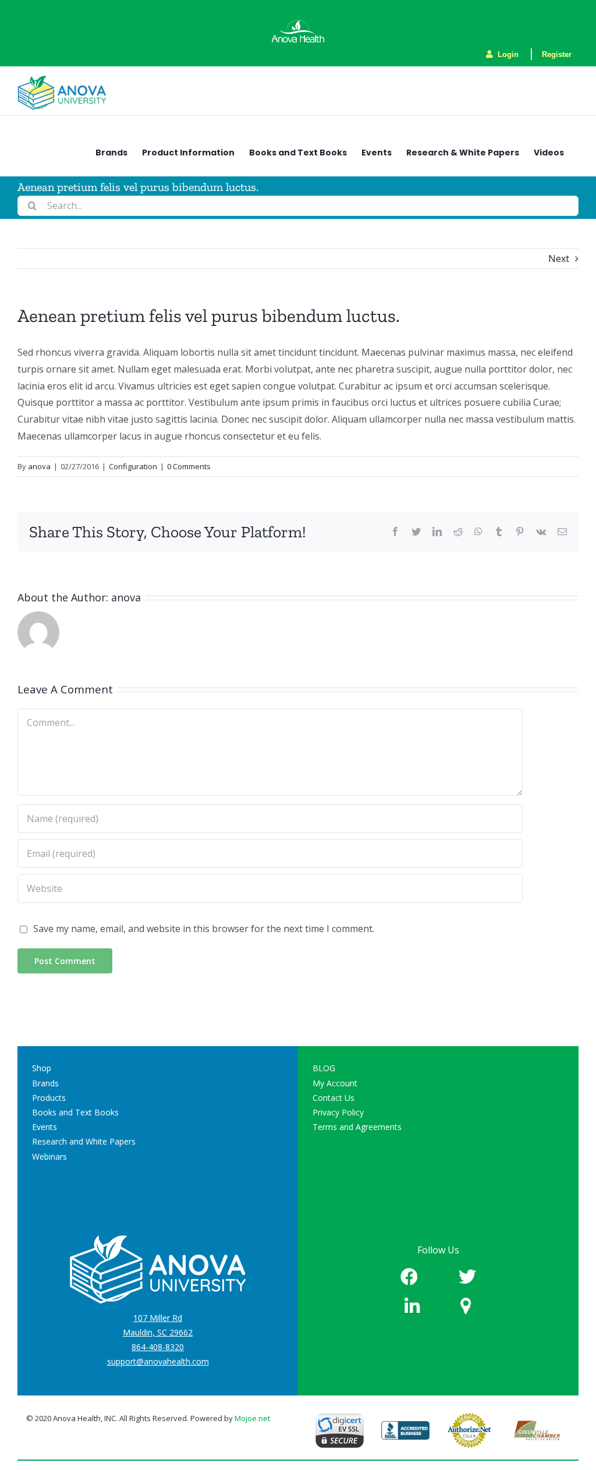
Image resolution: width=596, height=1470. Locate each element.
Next (558, 258)
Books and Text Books (75, 1112)
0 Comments (189, 466)
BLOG (324, 1068)
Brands (45, 1083)
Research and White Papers (84, 1141)
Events (44, 1126)
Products (49, 1097)
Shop (41, 1068)
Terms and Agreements (357, 1126)
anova (39, 466)
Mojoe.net (252, 1418)
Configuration (133, 466)
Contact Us (333, 1097)
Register (557, 54)
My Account (335, 1083)
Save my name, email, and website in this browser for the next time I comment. (203, 928)
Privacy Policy (338, 1112)
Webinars (49, 1156)
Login (507, 54)
